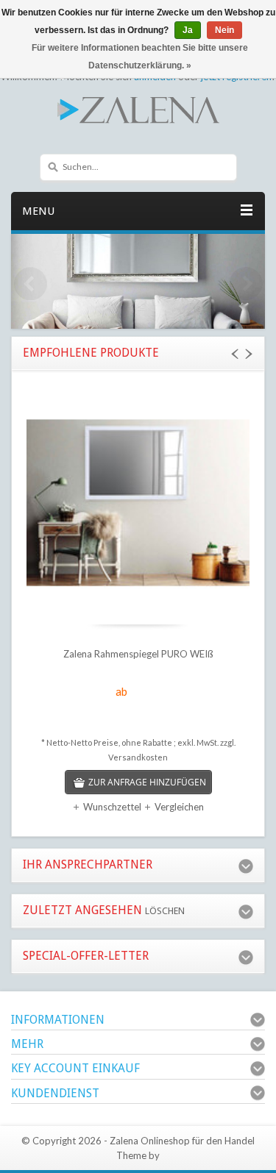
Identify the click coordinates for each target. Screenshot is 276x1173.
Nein (224, 30)
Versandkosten (138, 757)
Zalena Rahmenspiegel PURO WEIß (138, 654)
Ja (188, 30)
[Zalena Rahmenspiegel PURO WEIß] (138, 504)
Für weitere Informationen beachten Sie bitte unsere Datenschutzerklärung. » (140, 57)
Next (246, 285)
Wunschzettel (112, 807)
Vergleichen (179, 807)
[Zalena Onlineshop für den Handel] (138, 108)
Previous (29, 285)
